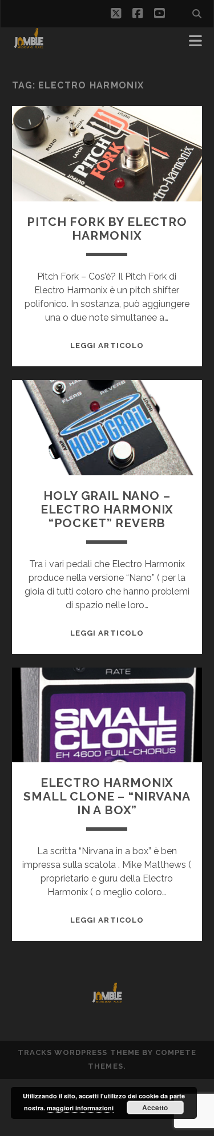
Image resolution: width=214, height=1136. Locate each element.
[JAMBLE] (29, 44)
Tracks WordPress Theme (79, 1052)
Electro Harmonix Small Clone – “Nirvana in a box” (107, 796)
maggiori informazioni (80, 1107)
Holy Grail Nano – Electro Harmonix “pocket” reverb (107, 509)
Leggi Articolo (107, 345)
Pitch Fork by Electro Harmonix (107, 228)
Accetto (155, 1107)
